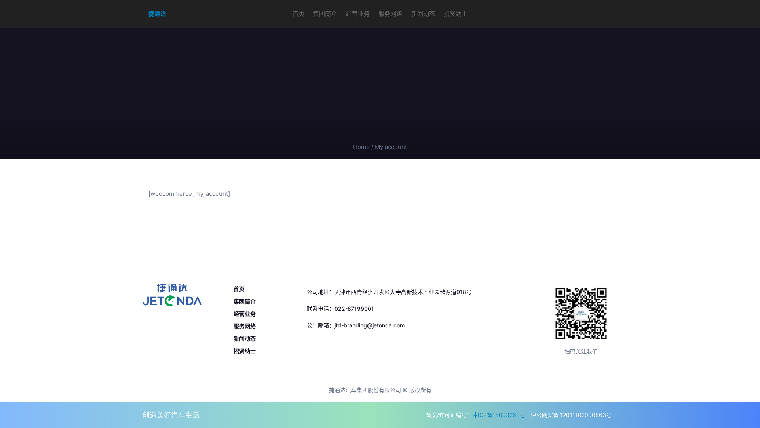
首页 (298, 13)
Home (361, 147)
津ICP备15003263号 (498, 414)
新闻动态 (423, 13)
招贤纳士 (455, 13)
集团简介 (325, 13)
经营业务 (358, 13)
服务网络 (390, 13)
